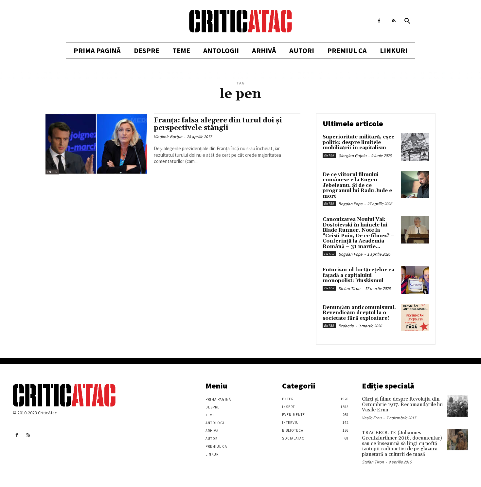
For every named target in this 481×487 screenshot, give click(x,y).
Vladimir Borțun (168, 136)
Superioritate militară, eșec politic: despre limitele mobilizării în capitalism (358, 142)
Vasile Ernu (372, 418)
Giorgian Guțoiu (352, 155)
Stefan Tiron (349, 288)
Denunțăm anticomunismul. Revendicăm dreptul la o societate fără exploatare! (359, 312)
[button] (407, 21)
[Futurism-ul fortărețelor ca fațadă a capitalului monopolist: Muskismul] (415, 280)
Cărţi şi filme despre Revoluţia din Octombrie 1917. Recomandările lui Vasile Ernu (402, 404)
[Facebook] (379, 21)
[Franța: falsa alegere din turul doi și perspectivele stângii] (96, 143)
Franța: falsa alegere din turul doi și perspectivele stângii (218, 124)
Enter (52, 172)
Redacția (346, 326)
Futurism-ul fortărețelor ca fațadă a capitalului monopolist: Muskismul (358, 275)
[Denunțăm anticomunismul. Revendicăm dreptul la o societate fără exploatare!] (415, 318)
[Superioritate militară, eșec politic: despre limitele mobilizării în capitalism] (415, 147)
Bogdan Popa (350, 204)
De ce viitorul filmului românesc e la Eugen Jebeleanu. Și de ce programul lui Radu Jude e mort (357, 185)
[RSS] (394, 21)
